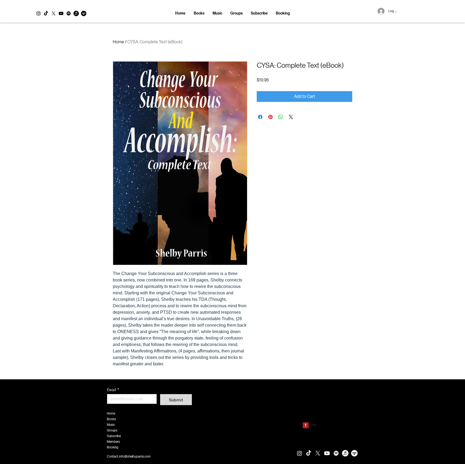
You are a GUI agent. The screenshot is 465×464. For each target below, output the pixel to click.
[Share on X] (291, 117)
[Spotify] (68, 13)
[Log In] (380, 11)
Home (118, 41)
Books (111, 419)
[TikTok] (46, 13)
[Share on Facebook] (260, 117)
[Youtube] (61, 13)
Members (113, 442)
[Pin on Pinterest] (270, 117)
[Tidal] (83, 13)
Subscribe (114, 436)
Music (111, 425)
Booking (112, 447)
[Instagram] (38, 13)
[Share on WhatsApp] (280, 117)
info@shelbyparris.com (135, 456)
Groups (112, 430)
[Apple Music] (76, 13)
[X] (53, 13)
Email (113, 389)
